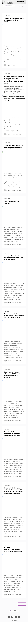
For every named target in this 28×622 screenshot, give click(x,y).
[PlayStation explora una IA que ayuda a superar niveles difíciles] (14, 33)
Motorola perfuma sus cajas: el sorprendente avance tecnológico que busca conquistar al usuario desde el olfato (14, 85)
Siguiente (21, 604)
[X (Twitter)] (12, 617)
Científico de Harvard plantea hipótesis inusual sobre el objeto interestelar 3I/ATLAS (13, 433)
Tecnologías (7, 15)
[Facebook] (9, 617)
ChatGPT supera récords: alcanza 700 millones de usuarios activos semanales (13, 549)
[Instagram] (16, 617)
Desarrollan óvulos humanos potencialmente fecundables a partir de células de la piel (14, 315)
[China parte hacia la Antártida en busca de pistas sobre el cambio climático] (14, 160)
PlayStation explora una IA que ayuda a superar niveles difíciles (14, 20)
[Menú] (25, 6)
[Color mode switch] (19, 6)
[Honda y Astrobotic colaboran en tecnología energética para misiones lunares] (14, 271)
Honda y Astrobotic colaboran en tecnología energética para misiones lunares (13, 257)
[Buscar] (22, 6)
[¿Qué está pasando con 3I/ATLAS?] (14, 215)
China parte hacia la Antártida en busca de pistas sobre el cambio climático (13, 147)
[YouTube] (19, 617)
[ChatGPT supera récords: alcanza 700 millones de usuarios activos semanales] (14, 563)
